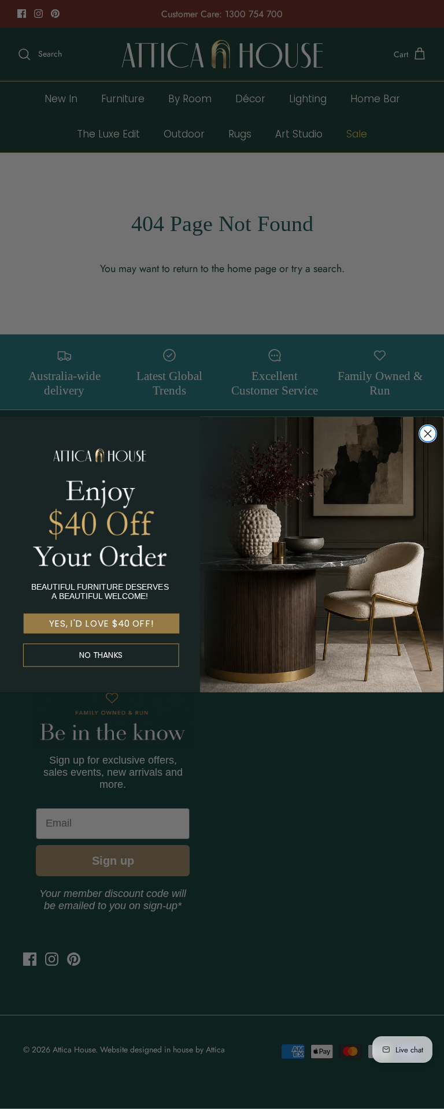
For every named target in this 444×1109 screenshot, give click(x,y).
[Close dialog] (428, 433)
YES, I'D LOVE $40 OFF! (101, 623)
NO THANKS (101, 655)
